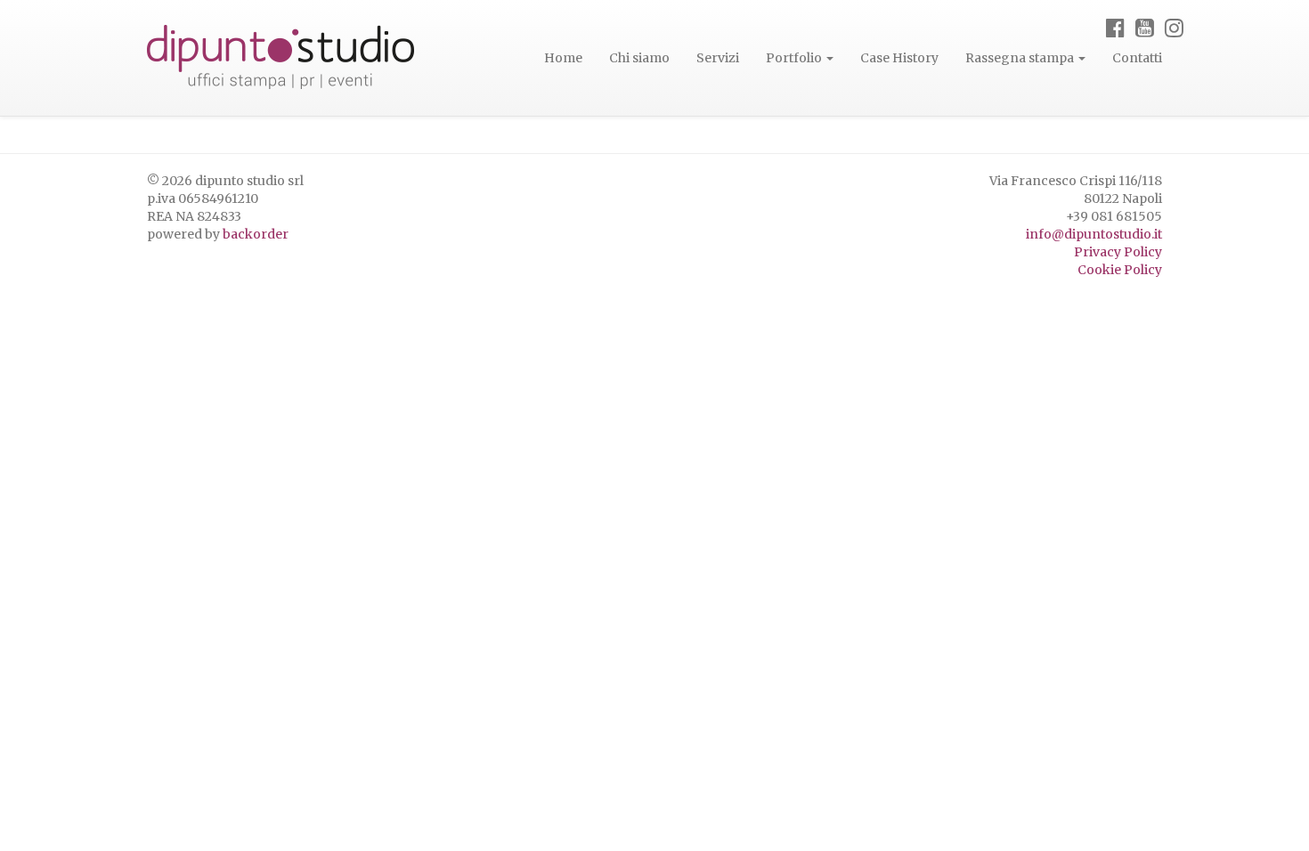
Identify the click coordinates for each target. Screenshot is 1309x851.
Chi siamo (639, 58)
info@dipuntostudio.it (1094, 234)
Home (563, 58)
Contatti (1137, 58)
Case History (899, 58)
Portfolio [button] (795, 58)
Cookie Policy (1119, 270)
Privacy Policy (1118, 252)
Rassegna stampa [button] (1021, 58)
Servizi (717, 58)
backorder (256, 234)
